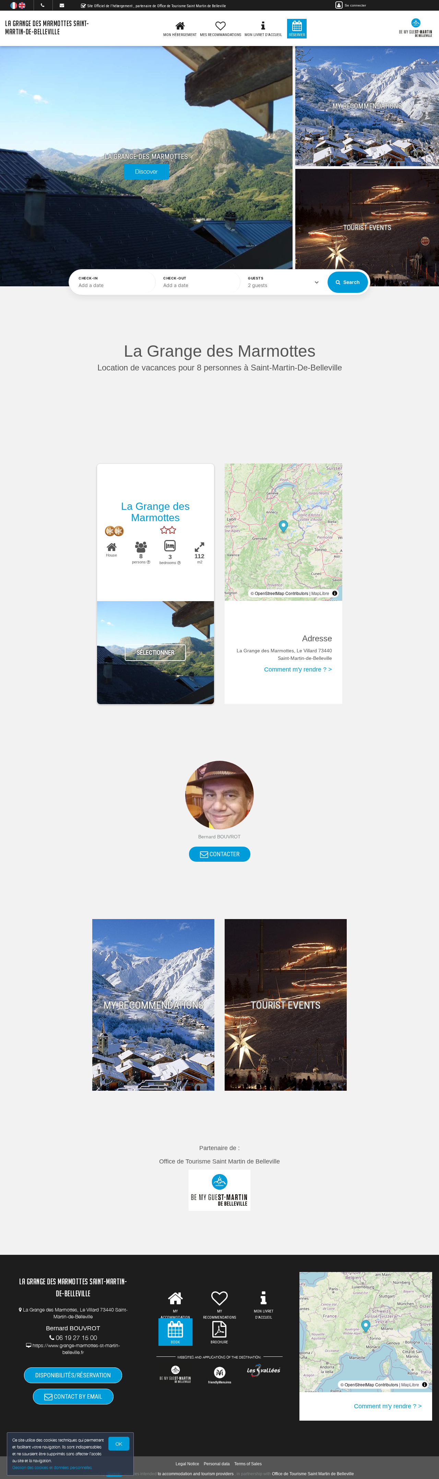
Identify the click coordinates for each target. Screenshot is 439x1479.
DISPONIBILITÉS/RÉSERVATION (73, 1375)
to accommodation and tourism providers (196, 1473)
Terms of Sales (248, 1463)
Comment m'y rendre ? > (298, 669)
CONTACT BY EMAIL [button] (77, 1396)
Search (351, 282)
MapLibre (320, 593)
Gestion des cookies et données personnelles (52, 1467)
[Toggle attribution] (335, 593)
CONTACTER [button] (223, 854)
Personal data (217, 1463)
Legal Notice (187, 1463)
